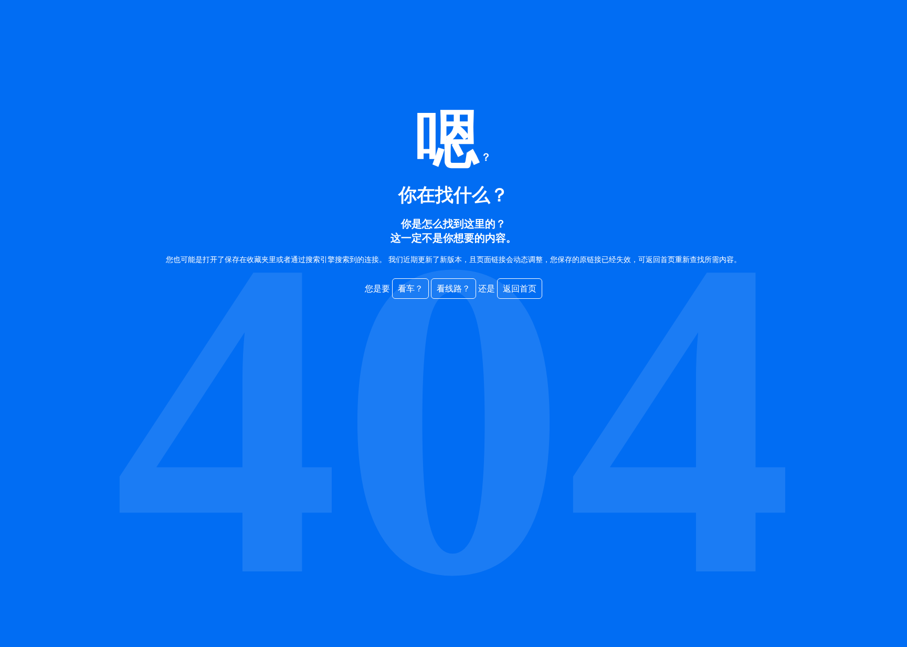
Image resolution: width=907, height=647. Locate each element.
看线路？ (453, 288)
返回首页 (519, 288)
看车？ (410, 288)
